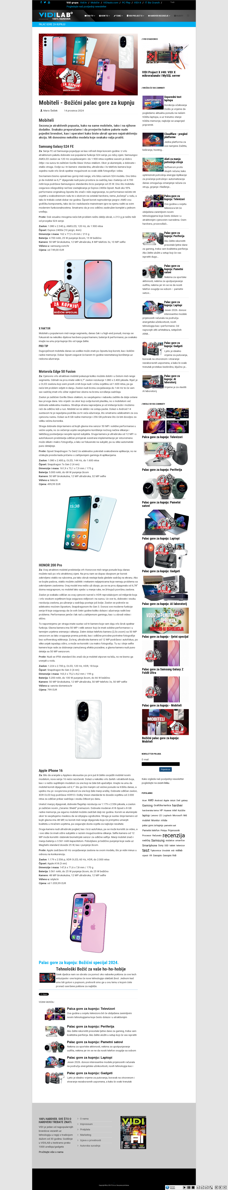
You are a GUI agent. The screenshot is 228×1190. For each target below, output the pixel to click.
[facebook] (41, 2)
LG (160, 815)
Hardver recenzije (159, 16)
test (145, 850)
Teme (118, 16)
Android (159, 800)
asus (172, 800)
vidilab (178, 850)
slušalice (170, 840)
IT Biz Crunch (152, 2)
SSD (166, 845)
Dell (178, 800)
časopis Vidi (169, 855)
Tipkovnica (155, 850)
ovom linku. (163, 782)
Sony (160, 845)
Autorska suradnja (89, 1145)
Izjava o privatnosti (90, 1140)
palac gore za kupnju (152, 825)
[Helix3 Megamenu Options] (188, 15)
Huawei (167, 810)
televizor (180, 845)
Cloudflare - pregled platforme (175, 135)
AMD (151, 800)
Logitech (167, 815)
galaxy (184, 800)
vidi (172, 850)
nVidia (164, 820)
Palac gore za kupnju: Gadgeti (90, 1073)
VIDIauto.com (110, 2)
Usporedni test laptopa (172, 98)
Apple (166, 800)
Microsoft (177, 815)
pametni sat (170, 825)
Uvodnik (166, 850)
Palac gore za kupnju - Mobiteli (162, 705)
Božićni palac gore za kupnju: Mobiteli (160, 739)
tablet (172, 845)
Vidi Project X (135, 16)
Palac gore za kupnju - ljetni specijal (165, 636)
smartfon (180, 840)
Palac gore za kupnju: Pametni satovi (95, 1042)
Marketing (85, 1134)
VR (150, 855)
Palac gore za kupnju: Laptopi (89, 1057)
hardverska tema (150, 810)
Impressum (86, 1124)
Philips (164, 830)
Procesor (146, 835)
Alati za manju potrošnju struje (173, 160)
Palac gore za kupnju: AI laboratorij (172, 379)
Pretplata (84, 1129)
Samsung (158, 840)
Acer (144, 800)
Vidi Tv (90, 16)
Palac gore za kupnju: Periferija (90, 1026)
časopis (157, 855)
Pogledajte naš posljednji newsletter (86, 6)
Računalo (157, 835)
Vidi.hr (84, 2)
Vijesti (179, 16)
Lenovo (154, 815)
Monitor (155, 820)
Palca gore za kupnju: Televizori (91, 1008)
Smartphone (149, 845)
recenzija (174, 835)
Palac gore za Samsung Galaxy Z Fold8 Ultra (162, 671)
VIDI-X (138, 2)
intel (174, 810)
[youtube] (49, 2)
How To (104, 16)
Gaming (147, 805)
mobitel (146, 820)
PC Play (126, 2)
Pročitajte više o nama (51, 1152)
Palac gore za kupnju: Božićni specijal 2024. (79, 962)
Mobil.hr (95, 2)
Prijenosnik (174, 830)
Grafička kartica (162, 805)
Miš (185, 815)
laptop (146, 815)
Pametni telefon (151, 830)
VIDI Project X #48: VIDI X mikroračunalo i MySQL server (161, 73)
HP (161, 810)
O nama (84, 1118)
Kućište (181, 810)
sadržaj (146, 840)
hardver (177, 805)
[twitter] (45, 2)
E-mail (145, 759)
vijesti (145, 855)
